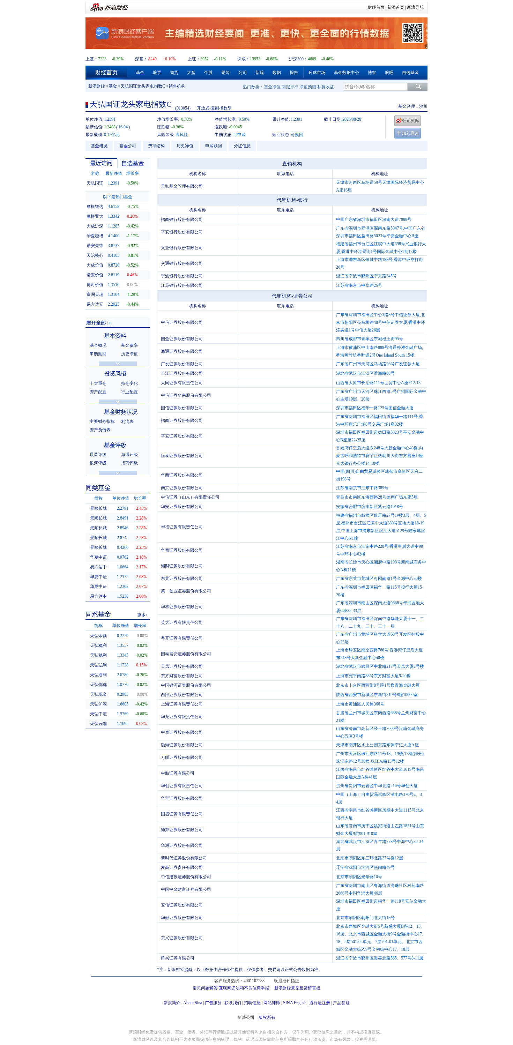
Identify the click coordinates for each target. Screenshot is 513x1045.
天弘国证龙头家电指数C (142, 86)
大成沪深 (95, 226)
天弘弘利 (98, 665)
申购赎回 (213, 145)
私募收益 (325, 86)
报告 (294, 72)
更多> (142, 615)
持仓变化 (129, 383)
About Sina (192, 1002)
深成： (243, 59)
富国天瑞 (95, 294)
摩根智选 (95, 206)
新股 (259, 72)
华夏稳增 (95, 235)
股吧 (389, 72)
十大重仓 (98, 383)
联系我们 (232, 1002)
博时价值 (95, 284)
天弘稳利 (98, 645)
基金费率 (129, 345)
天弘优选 (98, 684)
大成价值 (95, 265)
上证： (194, 59)
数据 (277, 72)
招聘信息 (252, 1002)
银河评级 (98, 463)
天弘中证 (98, 713)
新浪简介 (172, 1002)
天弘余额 (98, 635)
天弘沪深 (98, 704)
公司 (242, 72)
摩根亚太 (95, 216)
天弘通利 (98, 674)
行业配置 (129, 391)
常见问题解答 (205, 988)
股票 (157, 72)
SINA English (294, 1002)
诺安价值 (95, 275)
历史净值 (185, 145)
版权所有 (267, 1017)
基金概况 (99, 145)
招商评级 (129, 463)
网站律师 (271, 1002)
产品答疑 (341, 1002)
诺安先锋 (95, 245)
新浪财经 (96, 86)
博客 (372, 72)
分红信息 (242, 145)
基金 (140, 72)
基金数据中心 (346, 72)
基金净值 (272, 86)
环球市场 (316, 72)
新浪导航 (415, 7)
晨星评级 (98, 454)
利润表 (127, 421)
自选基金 (410, 72)
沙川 (423, 106)
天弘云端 (98, 723)
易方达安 (95, 304)
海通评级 (129, 454)
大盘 (191, 72)
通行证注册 (319, 1002)
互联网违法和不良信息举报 (244, 988)
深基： (141, 59)
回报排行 (290, 86)
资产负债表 (100, 429)
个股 (208, 72)
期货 (174, 72)
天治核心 (95, 255)
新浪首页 (395, 7)
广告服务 (213, 1002)
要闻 (225, 72)
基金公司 (127, 145)
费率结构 (156, 145)
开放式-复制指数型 (214, 108)
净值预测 (307, 86)
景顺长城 (98, 508)
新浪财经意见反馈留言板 (297, 988)
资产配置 (98, 391)
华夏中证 (98, 557)
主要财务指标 (102, 421)
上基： (92, 59)
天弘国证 (95, 183)
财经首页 (376, 7)
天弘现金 (98, 694)
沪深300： (298, 59)
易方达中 (98, 567)
